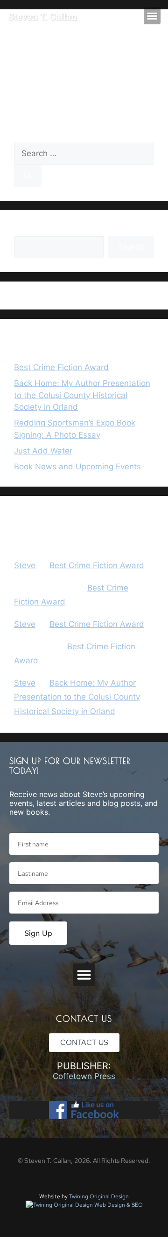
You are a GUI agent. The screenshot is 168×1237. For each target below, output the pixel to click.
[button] (152, 15)
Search (27, 229)
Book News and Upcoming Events (77, 466)
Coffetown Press (84, 1076)
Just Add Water (43, 450)
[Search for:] (84, 153)
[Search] (28, 176)
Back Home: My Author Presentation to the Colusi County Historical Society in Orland (82, 395)
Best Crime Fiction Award (61, 367)
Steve (24, 565)
